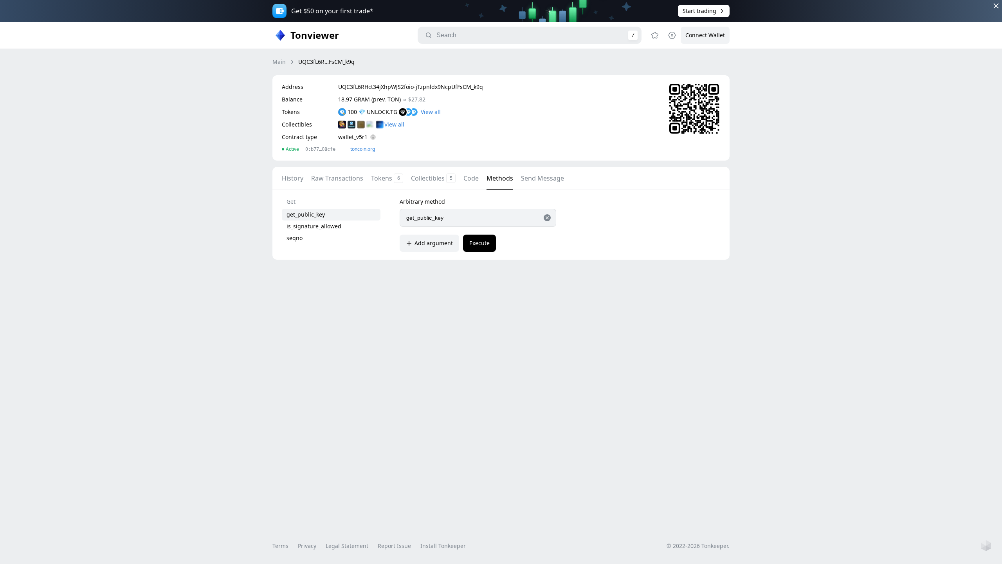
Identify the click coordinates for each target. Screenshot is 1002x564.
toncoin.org (362, 149)
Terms (280, 546)
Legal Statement (347, 546)
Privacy (307, 546)
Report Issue (394, 546)
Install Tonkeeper (443, 546)
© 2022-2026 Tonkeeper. (698, 546)
